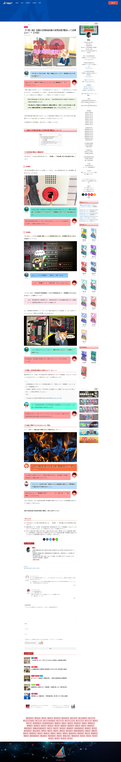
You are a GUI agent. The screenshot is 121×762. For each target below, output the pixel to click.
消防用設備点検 (79, 728)
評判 (40, 733)
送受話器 (37, 568)
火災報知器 (28, 730)
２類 (89, 735)
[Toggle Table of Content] (59, 135)
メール (26, 628)
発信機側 (45, 139)
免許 (64, 723)
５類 (57, 738)
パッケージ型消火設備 (50, 720)
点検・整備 (37, 730)
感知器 (64, 725)
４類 (51, 738)
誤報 (53, 733)
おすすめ (74, 718)
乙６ (29, 723)
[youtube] (37, 559)
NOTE (40, 2)
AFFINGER (30, 718)
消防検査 (70, 728)
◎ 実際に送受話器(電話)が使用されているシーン (52, 141)
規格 (88, 730)
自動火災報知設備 (28, 568)
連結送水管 (73, 733)
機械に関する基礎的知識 (40, 728)
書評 (78, 725)
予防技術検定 (37, 723)
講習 (59, 733)
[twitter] (44, 539)
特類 (44, 730)
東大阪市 (91, 725)
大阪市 (51, 725)
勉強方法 (91, 723)
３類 (95, 735)
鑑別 (26, 735)
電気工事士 (76, 735)
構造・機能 (28, 728)
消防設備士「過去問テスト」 (89, 86)
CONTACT (113, 2)
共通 (71, 723)
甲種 (63, 730)
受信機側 (45, 140)
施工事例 (71, 725)
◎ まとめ (44, 144)
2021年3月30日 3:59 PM (35, 589)
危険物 (30, 725)
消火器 (63, 728)
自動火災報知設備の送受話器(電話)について (49, 136)
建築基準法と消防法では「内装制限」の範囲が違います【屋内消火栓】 (49, 687)
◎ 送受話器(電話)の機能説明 (47, 138)
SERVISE (34, 2)
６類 (64, 738)
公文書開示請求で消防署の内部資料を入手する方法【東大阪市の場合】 (49, 669)
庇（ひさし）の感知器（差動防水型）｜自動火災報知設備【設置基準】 (49, 678)
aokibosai (28, 593)
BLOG (22, 2)
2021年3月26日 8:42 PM (34, 576)
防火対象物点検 (35, 735)
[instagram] (35, 559)
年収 (57, 725)
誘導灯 (47, 733)
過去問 (81, 733)
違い (88, 733)
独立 (50, 730)
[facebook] (47, 539)
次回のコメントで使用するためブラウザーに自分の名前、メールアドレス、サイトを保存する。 (45, 639)
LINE (61, 743)
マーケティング (70, 720)
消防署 (88, 728)
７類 (70, 738)
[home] (38, 559)
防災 (59, 735)
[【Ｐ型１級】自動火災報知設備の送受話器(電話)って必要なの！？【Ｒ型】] (50, 539)
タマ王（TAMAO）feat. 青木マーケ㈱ (89, 179)
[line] (56, 539)
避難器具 (94, 733)
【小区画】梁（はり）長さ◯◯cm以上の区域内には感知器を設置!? (49, 660)
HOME (17, 2)
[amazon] (94, 194)
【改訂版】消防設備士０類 (90, 81)
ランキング (80, 720)
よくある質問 (83, 718)
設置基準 (34, 568)
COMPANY (28, 2)
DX (44, 718)
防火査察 (44, 735)
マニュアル (61, 720)
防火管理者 (52, 735)
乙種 (95, 720)
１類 (83, 735)
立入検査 (69, 730)
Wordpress (66, 718)
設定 (26, 733)
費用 (65, 733)
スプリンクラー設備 (29, 720)
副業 (85, 723)
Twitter (57, 718)
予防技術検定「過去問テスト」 (89, 88)
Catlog (38, 718)
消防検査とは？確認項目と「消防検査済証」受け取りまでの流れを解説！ (50, 696)
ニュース (39, 720)
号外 (44, 725)
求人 (50, 728)
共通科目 (77, 723)
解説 (95, 730)
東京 (84, 725)
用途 (56, 730)
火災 (94, 728)
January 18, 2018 (57, 398)
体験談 (58, 723)
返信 (74, 585)
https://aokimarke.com (89, 59)
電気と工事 (67, 735)
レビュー (88, 720)
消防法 (26, 566)
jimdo (50, 718)
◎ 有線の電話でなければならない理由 (50, 143)
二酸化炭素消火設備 (48, 723)
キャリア (92, 718)
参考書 (37, 725)
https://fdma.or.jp (88, 76)
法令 (56, 728)
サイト (26, 634)
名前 (26, 623)
